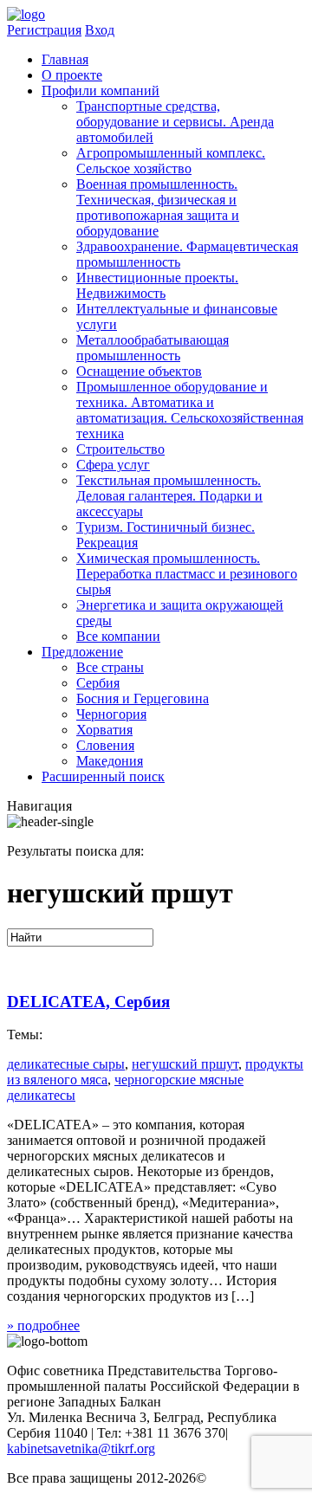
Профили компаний (100, 90)
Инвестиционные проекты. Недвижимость (157, 285)
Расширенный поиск (103, 776)
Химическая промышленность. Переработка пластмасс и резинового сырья (186, 574)
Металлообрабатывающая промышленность (152, 348)
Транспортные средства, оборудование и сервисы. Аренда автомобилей (175, 122)
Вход (99, 30)
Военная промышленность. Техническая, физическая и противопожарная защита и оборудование (157, 207)
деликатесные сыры (66, 1064)
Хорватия (104, 729)
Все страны (110, 667)
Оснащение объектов (139, 371)
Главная (65, 59)
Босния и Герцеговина (142, 698)
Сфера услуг (113, 464)
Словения (105, 745)
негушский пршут (185, 1064)
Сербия (98, 683)
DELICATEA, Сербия (88, 1001)
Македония (109, 760)
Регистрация (44, 30)
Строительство (120, 449)
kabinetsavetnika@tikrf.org (81, 1448)
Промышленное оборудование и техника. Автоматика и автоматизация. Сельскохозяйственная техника (189, 410)
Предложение (82, 651)
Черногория (111, 714)
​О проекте (72, 75)
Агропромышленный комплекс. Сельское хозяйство (170, 160)
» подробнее (43, 1325)
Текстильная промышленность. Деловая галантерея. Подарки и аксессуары (169, 496)
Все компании (118, 636)
